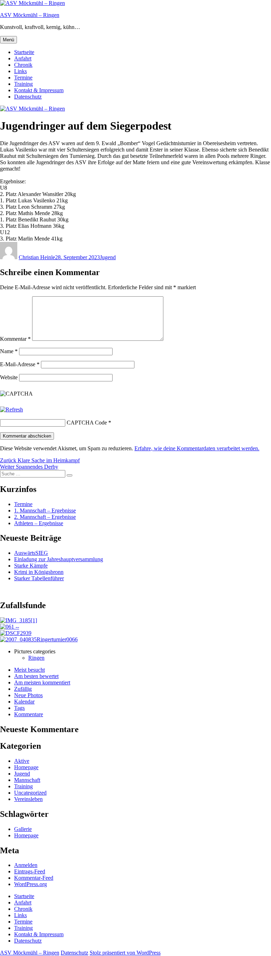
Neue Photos (28, 695)
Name (9, 351)
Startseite (24, 52)
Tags (19, 708)
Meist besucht (29, 670)
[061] (9, 627)
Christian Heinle (37, 257)
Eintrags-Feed (29, 871)
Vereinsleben (28, 799)
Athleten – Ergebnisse (38, 523)
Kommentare (28, 714)
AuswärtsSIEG (31, 553)
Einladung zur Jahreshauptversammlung (58, 559)
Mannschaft (27, 780)
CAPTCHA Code (87, 423)
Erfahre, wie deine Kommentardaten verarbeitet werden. (196, 448)
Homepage (26, 767)
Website (9, 377)
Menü (8, 39)
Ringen (36, 658)
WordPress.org (30, 884)
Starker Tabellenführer (39, 578)
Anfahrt (22, 58)
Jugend (108, 257)
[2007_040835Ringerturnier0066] (39, 639)
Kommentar (15, 339)
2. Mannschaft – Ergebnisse (45, 517)
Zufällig (23, 689)
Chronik (23, 65)
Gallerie (23, 829)
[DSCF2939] (15, 633)
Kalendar (24, 702)
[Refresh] (11, 409)
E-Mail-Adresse (20, 364)
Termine (23, 78)
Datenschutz (28, 97)
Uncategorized (30, 793)
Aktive (21, 761)
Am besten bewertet (36, 676)
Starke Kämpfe (31, 566)
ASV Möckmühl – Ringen (29, 15)
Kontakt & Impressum (39, 90)
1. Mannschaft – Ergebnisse (45, 510)
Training (23, 84)
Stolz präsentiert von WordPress (125, 953)
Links (20, 71)
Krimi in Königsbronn (39, 572)
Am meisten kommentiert (42, 682)
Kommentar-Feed (33, 878)
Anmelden (25, 865)
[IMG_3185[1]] (18, 620)
